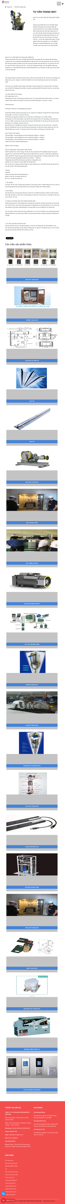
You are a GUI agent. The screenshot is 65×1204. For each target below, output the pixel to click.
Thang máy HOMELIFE (11, 1180)
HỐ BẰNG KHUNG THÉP (32, 887)
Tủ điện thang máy (32, 320)
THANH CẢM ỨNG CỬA (32, 846)
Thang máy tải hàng (10, 1183)
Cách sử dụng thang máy (32, 1090)
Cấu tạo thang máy (32, 806)
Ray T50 (32, 401)
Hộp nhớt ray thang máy (32, 1008)
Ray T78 (32, 441)
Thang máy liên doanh (10, 1191)
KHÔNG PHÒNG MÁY (32, 684)
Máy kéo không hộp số (32, 603)
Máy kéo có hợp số (32, 482)
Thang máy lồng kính (10, 1188)
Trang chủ (9, 7)
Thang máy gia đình (10, 1194)
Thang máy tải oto (9, 1177)
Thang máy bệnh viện (10, 1186)
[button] (62, 3)
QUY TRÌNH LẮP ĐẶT (32, 563)
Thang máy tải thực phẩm (11, 1174)
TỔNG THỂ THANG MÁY (32, 927)
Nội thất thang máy (32, 279)
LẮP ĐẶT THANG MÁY (32, 725)
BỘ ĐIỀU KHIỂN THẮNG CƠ (32, 1049)
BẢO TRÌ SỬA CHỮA (32, 522)
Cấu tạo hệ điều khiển (32, 644)
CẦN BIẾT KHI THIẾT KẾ (32, 360)
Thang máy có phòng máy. (32, 765)
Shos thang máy (31, 968)
